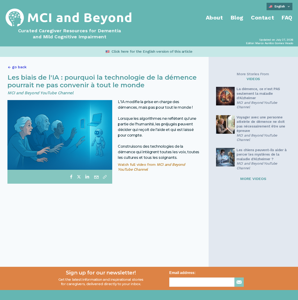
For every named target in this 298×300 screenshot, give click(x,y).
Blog (237, 17)
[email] (96, 177)
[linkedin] (87, 177)
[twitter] (78, 177)
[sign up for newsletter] (239, 282)
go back (19, 67)
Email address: (182, 273)
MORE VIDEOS (253, 178)
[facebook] (71, 177)
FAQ (286, 17)
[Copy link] (104, 177)
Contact (262, 17)
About (214, 17)
